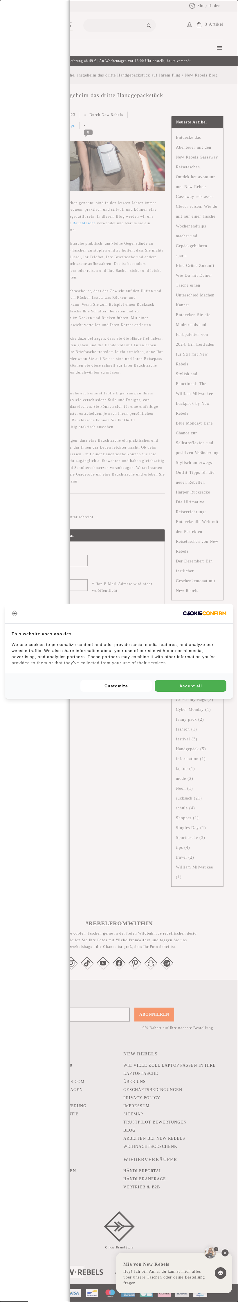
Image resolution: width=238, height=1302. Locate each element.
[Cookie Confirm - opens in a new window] (204, 613)
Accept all (190, 686)
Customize (116, 686)
